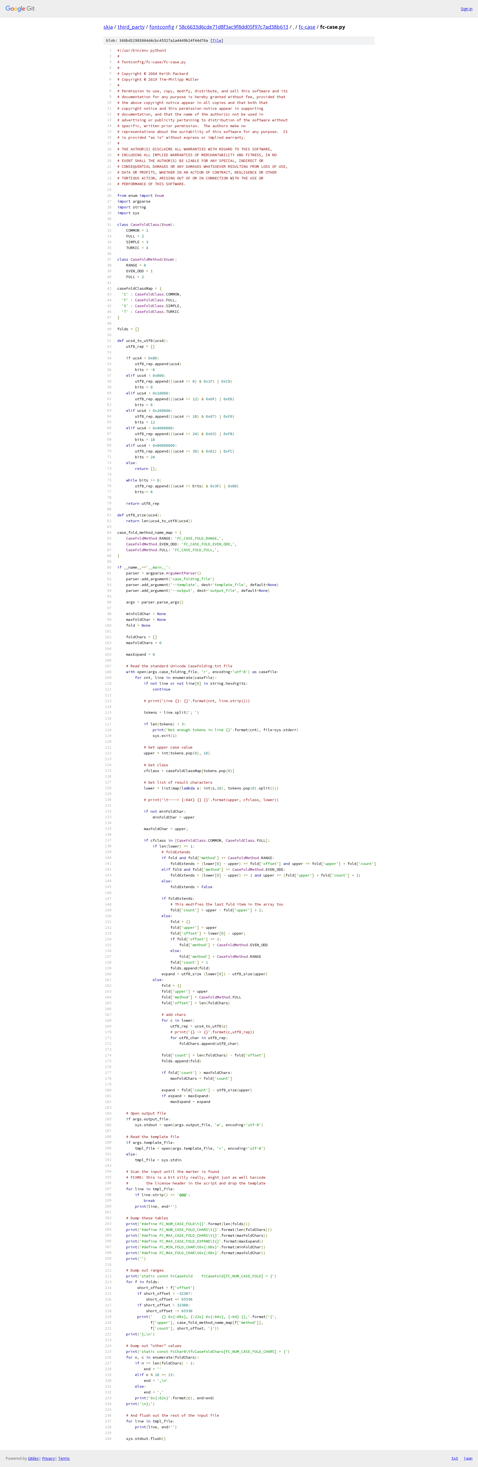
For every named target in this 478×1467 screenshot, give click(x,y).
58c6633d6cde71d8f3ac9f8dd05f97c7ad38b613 (233, 26)
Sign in (466, 8)
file (216, 40)
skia (108, 26)
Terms (64, 1458)
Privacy (48, 1458)
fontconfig (161, 26)
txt (454, 1458)
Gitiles (33, 1458)
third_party (131, 26)
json (468, 1458)
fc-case (307, 26)
